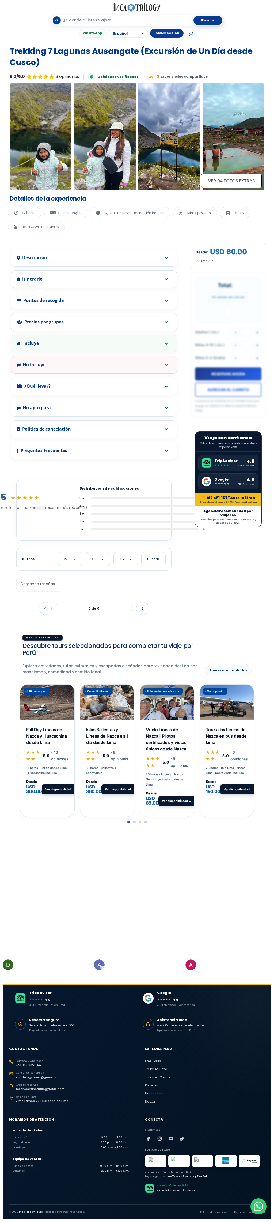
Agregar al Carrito (228, 389)
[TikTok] (182, 1138)
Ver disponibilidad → (60, 789)
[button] (128, 822)
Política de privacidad (214, 1212)
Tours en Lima (156, 1069)
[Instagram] (159, 1138)
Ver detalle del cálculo (228, 297)
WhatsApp (92, 33)
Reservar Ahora (228, 374)
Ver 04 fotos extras (231, 181)
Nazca (150, 1101)
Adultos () (207, 332)
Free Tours (153, 1061)
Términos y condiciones (249, 1212)
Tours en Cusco (157, 1077)
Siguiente (142, 608)
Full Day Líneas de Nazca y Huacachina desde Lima (46, 736)
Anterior (45, 608)
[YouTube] (171, 1138)
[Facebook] (148, 1138)
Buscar (208, 20)
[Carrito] (190, 33)
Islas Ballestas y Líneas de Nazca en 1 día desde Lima (107, 736)
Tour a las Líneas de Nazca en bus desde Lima (226, 736)
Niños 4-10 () (209, 345)
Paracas (151, 1085)
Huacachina (155, 1093)
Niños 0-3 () (210, 358)
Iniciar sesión (166, 33)
